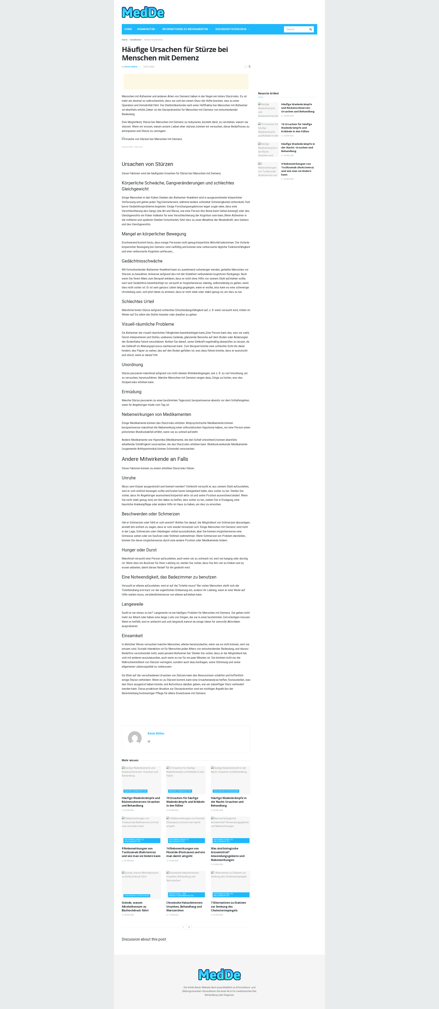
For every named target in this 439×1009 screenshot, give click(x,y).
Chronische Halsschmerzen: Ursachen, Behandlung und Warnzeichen (184, 906)
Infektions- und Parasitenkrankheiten (181, 895)
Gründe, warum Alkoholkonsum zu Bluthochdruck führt (135, 906)
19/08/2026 (173, 861)
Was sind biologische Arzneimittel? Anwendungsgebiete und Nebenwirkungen (227, 854)
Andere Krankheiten (153, 40)
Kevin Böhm (131, 66)
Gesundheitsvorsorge (231, 29)
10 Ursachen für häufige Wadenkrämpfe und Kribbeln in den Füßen (185, 802)
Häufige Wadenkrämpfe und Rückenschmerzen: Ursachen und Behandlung (141, 802)
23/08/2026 (128, 861)
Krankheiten (146, 29)
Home (128, 29)
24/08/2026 (217, 810)
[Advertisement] (254, 11)
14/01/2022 (148, 66)
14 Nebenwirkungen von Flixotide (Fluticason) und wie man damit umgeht (185, 852)
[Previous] (183, 927)
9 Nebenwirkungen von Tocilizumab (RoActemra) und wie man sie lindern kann (141, 852)
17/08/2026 (173, 915)
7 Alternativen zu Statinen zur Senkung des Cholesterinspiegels (228, 906)
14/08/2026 (217, 915)
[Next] (189, 927)
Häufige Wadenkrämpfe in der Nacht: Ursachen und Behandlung (229, 802)
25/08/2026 (128, 810)
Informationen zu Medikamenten (185, 29)
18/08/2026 (217, 864)
